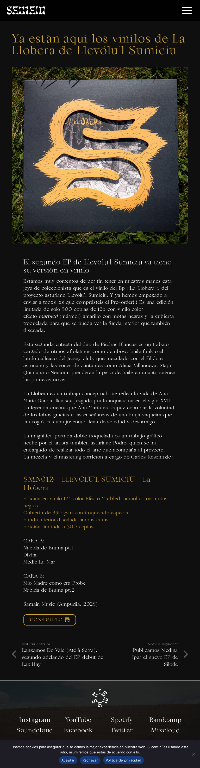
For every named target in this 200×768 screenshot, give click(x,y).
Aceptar (68, 760)
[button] (186, 10)
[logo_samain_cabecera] (26, 10)
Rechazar (90, 760)
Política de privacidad (123, 760)
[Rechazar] (193, 754)
